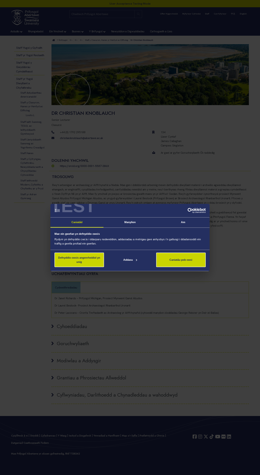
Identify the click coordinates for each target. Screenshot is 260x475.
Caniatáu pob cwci (180, 259)
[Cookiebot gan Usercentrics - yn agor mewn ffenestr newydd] (190, 210)
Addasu (128, 259)
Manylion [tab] (130, 222)
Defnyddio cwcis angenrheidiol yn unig (79, 259)
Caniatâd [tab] (77, 222)
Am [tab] (183, 222)
